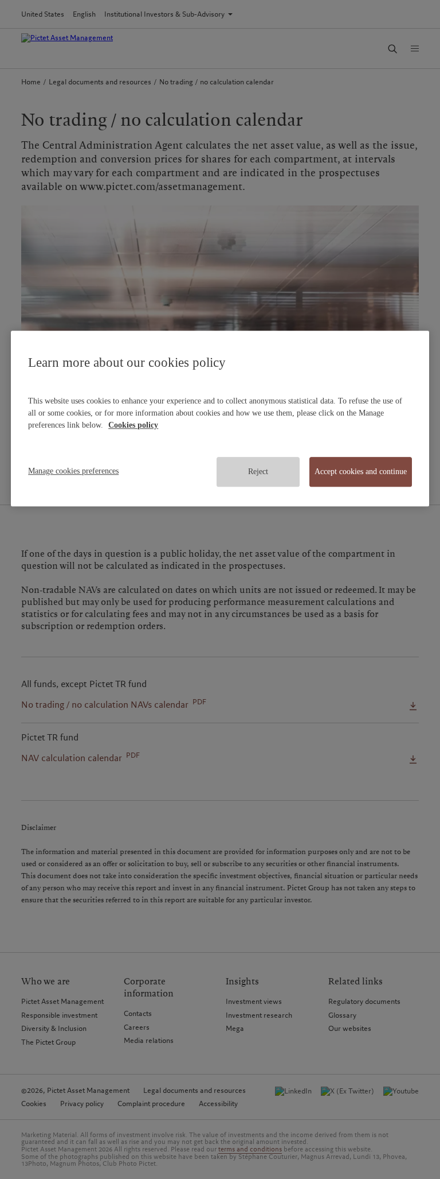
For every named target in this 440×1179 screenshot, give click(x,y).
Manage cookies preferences (73, 471)
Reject (258, 472)
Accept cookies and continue (361, 472)
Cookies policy (133, 425)
